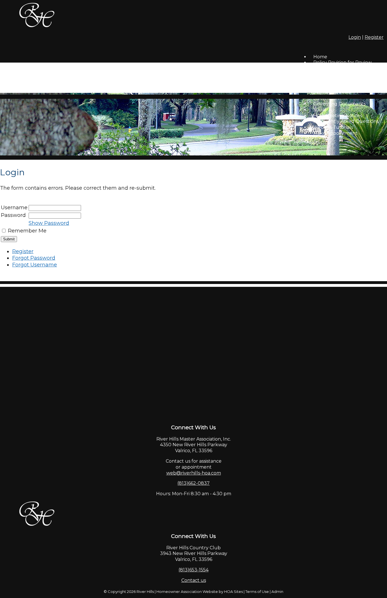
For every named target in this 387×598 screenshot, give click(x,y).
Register (374, 37)
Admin (277, 591)
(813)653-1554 (193, 570)
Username (14, 207)
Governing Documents (339, 103)
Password (13, 215)
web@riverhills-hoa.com (193, 473)
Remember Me (27, 231)
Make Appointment (335, 133)
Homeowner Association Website (187, 591)
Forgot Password (33, 258)
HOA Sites (233, 591)
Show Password (49, 223)
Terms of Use (257, 591)
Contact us (193, 580)
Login (354, 37)
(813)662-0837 (193, 483)
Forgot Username (34, 265)
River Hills (145, 591)
